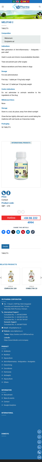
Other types (19, 18)
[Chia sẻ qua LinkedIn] (28, 232)
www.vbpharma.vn (16, 331)
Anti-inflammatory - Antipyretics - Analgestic (19, 362)
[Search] (39, 7)
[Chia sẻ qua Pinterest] (23, 232)
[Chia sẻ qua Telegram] (18, 232)
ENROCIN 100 (10, 288)
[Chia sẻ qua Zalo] (8, 232)
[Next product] (19, 211)
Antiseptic (7, 375)
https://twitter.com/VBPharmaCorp (21, 334)
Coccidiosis (8, 368)
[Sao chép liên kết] (33, 232)
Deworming (8, 365)
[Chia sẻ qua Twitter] (13, 232)
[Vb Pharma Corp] (21, 6)
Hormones (7, 372)
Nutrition (7, 355)
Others (6, 382)
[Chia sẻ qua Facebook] (3, 232)
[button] (3, 6)
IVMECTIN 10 (31, 288)
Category (10, 18)
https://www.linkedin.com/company (16, 340)
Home (3, 18)
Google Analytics (10, 405)
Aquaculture (8, 358)
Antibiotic (7, 351)
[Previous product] (22, 211)
